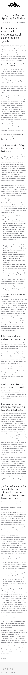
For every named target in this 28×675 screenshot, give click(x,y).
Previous (4, 658)
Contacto (13, 672)
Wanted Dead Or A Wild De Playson (10, 66)
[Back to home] (14, 4)
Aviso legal (4, 672)
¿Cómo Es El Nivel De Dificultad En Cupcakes (13, 64)
